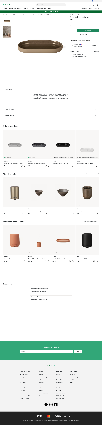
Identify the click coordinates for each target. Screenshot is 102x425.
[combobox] (95, 1)
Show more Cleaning (36, 296)
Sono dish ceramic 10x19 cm (44, 14)
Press (71, 382)
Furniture (41, 385)
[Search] (38, 4)
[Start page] (8, 4)
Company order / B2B (25, 395)
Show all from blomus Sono (90, 221)
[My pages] (90, 5)
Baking (26, 8)
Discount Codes (60, 398)
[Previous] (16, 46)
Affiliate (72, 379)
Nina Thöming (73, 14)
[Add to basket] (24, 166)
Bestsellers (59, 385)
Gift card (41, 395)
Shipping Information (25, 377)
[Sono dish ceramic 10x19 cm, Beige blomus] (40, 46)
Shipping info (94, 45)
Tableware (32, 8)
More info (96, 51)
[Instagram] (51, 404)
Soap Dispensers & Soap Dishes (28, 14)
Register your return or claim (26, 385)
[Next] (64, 46)
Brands (90, 8)
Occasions (58, 387)
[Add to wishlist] (21, 166)
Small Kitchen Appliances (15, 8)
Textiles (40, 387)
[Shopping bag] (97, 5)
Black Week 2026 (60, 393)
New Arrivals (84, 8)
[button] (72, 22)
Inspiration (96, 8)
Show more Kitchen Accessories (39, 299)
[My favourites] (93, 5)
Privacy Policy (23, 390)
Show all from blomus (91, 173)
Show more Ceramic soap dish (38, 291)
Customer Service (24, 374)
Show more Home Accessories (38, 294)
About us (72, 374)
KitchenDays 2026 (60, 395)
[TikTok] (55, 404)
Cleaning (16, 14)
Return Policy (23, 382)
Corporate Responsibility (76, 377)
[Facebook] (46, 404)
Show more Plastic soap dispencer (39, 288)
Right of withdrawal (24, 398)
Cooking (5, 8)
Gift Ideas (58, 390)
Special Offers (51, 8)
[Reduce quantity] (71, 30)
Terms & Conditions (24, 387)
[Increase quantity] (75, 30)
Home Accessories (41, 8)
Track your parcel (24, 379)
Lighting (40, 390)
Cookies (22, 393)
